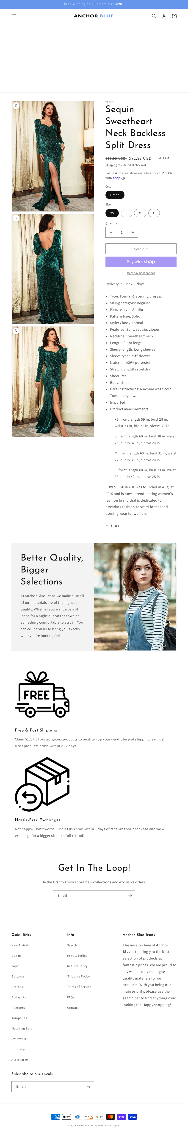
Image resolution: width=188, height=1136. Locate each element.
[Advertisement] (94, 58)
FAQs (70, 997)
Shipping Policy (78, 976)
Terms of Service (79, 987)
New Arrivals (20, 945)
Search (72, 945)
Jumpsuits (19, 1018)
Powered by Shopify (109, 1125)
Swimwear (19, 1039)
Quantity (111, 223)
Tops (14, 966)
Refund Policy (77, 966)
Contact (73, 1008)
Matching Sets (21, 1028)
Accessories (20, 1060)
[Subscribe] (130, 895)
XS (112, 213)
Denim (16, 956)
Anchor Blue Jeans (87, 1125)
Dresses (17, 987)
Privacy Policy (77, 956)
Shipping (111, 165)
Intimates (18, 1049)
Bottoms (17, 976)
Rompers (18, 1008)
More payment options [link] (141, 273)
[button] (14, 16)
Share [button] (115, 525)
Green (115, 195)
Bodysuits (18, 997)
